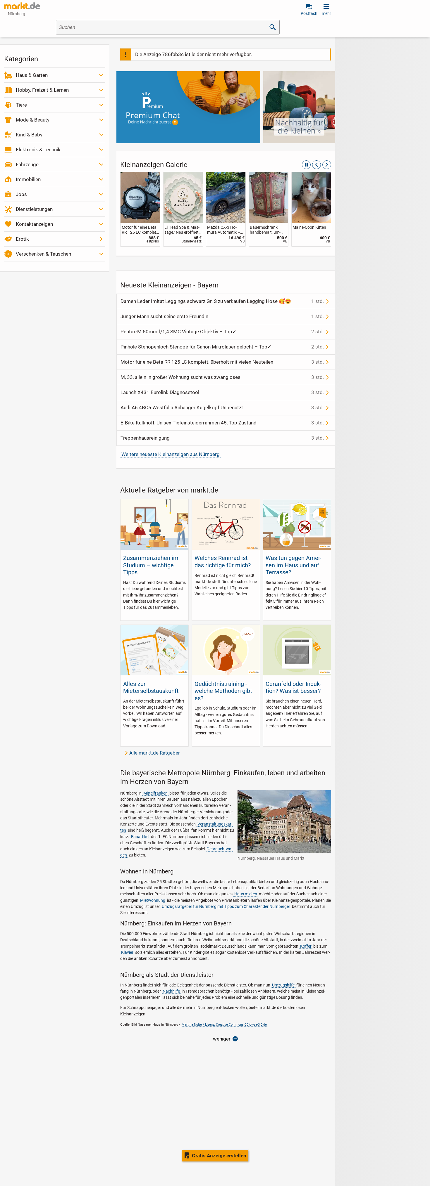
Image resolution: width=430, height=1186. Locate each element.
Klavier (127, 952)
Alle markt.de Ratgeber (154, 753)
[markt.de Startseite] (22, 5)
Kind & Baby (29, 135)
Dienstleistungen (34, 209)
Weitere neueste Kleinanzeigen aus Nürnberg (170, 454)
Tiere (21, 105)
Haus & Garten (32, 75)
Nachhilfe (171, 991)
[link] (140, 209)
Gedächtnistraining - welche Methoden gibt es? (223, 691)
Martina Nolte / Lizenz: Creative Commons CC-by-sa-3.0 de (224, 1024)
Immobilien (28, 179)
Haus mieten (245, 894)
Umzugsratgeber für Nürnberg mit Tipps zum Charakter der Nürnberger (226, 906)
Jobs (21, 194)
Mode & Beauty (32, 120)
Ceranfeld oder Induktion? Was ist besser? (293, 687)
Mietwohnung (152, 900)
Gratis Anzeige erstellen (219, 1156)
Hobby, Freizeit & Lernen (42, 90)
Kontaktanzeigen (34, 224)
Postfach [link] (309, 13)
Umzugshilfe (283, 985)
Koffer (306, 946)
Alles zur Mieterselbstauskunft (151, 687)
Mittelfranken (155, 793)
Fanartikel (140, 836)
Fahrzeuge (27, 164)
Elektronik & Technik (38, 149)
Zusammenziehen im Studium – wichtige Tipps (150, 565)
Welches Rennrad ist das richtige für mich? (223, 561)
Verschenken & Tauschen (43, 254)
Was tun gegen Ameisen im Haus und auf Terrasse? (293, 565)
